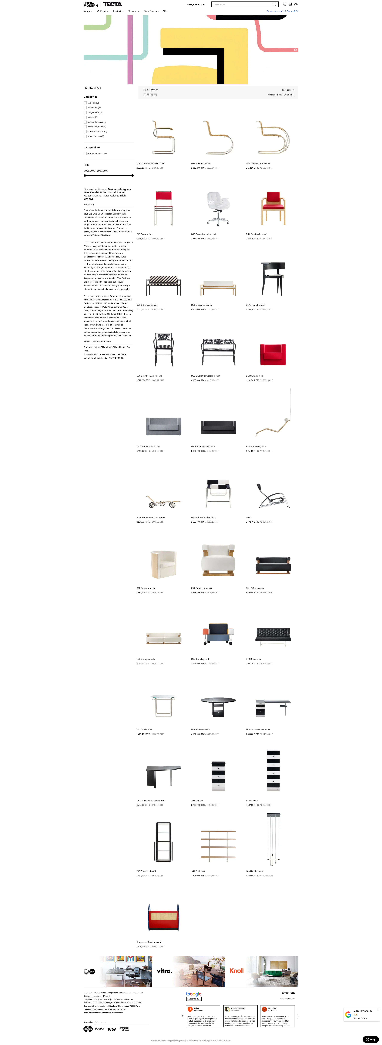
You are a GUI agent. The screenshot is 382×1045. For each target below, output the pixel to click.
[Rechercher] (274, 5)
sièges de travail (97, 122)
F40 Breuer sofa (253, 659)
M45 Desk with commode (258, 729)
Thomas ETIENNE (201, 1008)
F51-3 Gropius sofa (146, 659)
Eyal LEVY (235, 1008)
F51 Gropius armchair (201, 588)
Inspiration (118, 11)
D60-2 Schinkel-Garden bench (205, 376)
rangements (95, 112)
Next (295, 49)
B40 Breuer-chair (145, 234)
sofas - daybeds (97, 127)
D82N (248, 517)
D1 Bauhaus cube (254, 376)
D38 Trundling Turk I (201, 659)
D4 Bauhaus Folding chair (203, 517)
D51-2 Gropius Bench (147, 305)
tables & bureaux (97, 131)
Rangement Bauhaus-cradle (150, 942)
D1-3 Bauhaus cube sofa (203, 446)
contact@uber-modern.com (122, 999)
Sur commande (97, 153)
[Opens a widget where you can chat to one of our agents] (371, 1040)
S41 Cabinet (197, 800)
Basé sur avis (360, 1018)
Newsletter (88, 1022)
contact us (103, 354)
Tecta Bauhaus (151, 11)
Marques (87, 11)
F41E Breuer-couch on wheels (151, 517)
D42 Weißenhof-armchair (258, 163)
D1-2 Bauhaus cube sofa (148, 446)
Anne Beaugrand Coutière (277, 1008)
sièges (92, 117)
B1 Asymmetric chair (255, 305)
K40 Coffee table (144, 729)
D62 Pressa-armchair (147, 588)
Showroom (133, 11)
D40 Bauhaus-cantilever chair (150, 163)
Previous (86, 49)
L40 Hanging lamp (254, 871)
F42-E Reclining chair (256, 446)
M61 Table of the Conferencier (151, 800)
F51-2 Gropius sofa (255, 588)
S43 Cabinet (252, 800)
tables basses (96, 136)
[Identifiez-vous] (290, 4)
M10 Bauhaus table (200, 729)
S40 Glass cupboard (146, 871)
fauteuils (93, 103)
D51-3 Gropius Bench (201, 305)
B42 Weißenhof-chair (201, 163)
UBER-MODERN (363, 1010)
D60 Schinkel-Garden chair (149, 376)
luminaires (94, 108)
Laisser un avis (194, 999)
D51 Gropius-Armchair (256, 234)
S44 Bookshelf (198, 871)
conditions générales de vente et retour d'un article (189, 1041)
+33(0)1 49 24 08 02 (196, 4)
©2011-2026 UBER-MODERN (220, 1041)
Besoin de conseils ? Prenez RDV (282, 11)
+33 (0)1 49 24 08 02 (114, 358)
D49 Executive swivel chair (203, 234)
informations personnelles (160, 1041)
